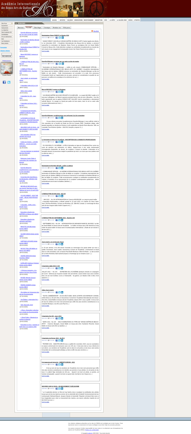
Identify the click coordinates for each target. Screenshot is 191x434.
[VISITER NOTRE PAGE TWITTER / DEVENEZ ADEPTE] (9, 83)
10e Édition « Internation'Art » (29, 299)
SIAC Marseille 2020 (27, 305)
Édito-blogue (37, 27)
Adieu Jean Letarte (26, 91)
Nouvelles (29, 27)
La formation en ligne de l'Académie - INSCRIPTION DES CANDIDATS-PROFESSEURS (29, 120)
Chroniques (47, 27)
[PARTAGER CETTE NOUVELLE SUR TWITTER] (59, 37)
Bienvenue (21, 27)
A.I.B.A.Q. (90, 433)
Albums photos (5, 51)
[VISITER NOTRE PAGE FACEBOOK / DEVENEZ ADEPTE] (4, 83)
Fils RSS (96, 31)
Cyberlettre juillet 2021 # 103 (29, 85)
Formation (3, 47)
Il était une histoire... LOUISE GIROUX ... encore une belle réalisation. (28, 144)
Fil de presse (66, 27)
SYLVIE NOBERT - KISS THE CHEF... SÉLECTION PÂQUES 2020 (28, 197)
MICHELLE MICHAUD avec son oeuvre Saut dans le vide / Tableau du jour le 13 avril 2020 (28, 188)
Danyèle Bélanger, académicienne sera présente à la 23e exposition (28, 169)
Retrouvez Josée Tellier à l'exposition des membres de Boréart (28, 160)
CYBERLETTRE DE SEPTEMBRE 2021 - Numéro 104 (28, 71)
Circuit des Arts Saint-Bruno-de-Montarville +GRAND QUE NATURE (28, 179)
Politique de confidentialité (92, 429)
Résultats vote (57, 27)
